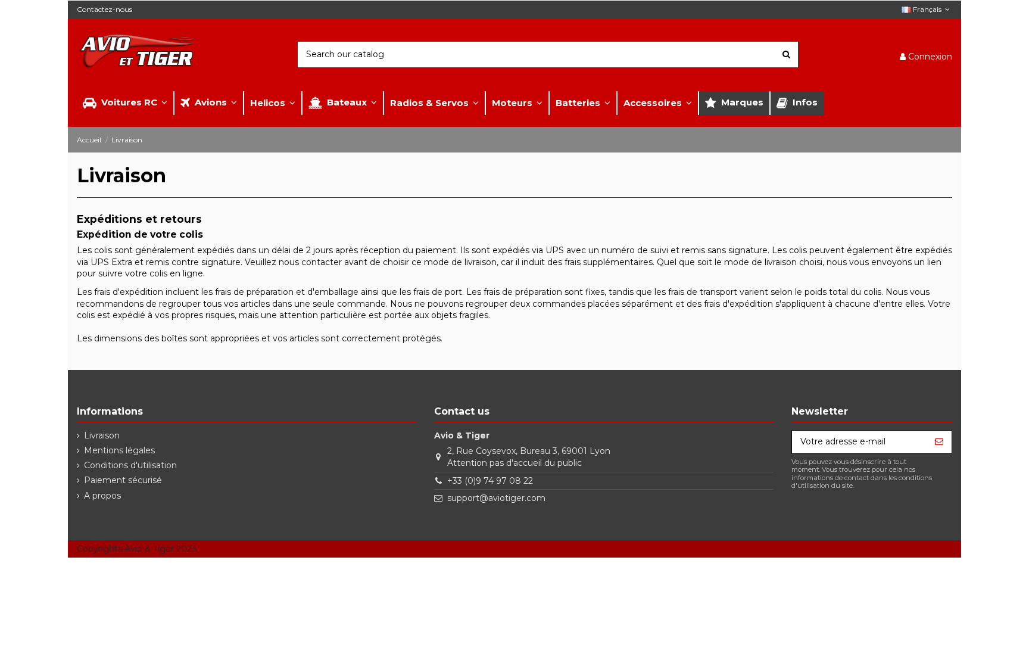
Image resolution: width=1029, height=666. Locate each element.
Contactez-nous (104, 9)
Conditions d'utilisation (130, 465)
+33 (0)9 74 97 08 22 (490, 480)
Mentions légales (119, 450)
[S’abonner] (939, 442)
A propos (102, 495)
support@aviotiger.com (496, 498)
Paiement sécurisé (123, 480)
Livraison (102, 435)
